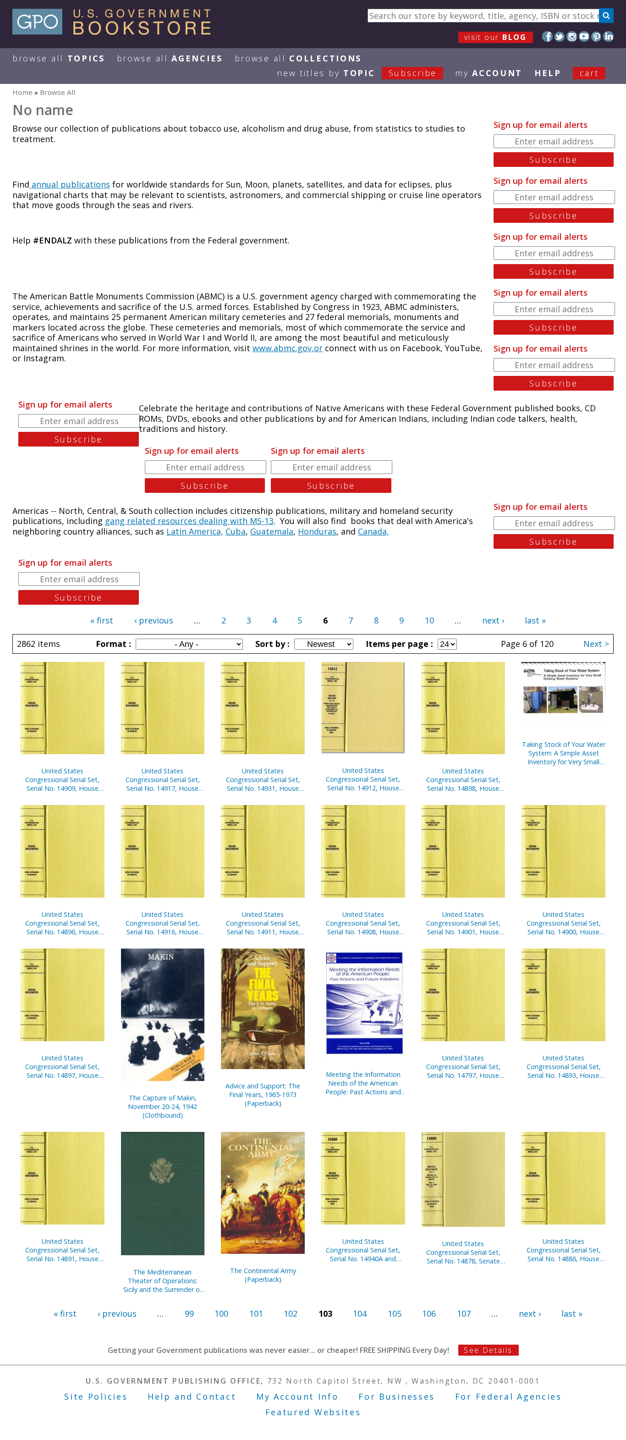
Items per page (398, 643)
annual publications (69, 184)
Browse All (58, 58)
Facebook (547, 36)
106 (429, 1313)
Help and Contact (192, 1396)
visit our (495, 37)
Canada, (373, 531)
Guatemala (271, 531)
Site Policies (95, 1396)
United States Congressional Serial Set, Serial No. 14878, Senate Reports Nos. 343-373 (463, 1252)
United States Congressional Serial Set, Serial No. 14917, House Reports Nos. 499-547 (163, 780)
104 (360, 1313)
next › (493, 620)
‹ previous (153, 620)
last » (535, 620)
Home (22, 92)
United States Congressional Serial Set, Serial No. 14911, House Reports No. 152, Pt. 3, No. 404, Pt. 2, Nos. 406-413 (262, 923)
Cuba (235, 531)
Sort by (271, 643)
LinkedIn (608, 36)
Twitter (560, 36)
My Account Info (297, 1396)
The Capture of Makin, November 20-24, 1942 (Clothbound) (162, 1106)
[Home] (115, 31)
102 (290, 1313)
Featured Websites (313, 1412)
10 (429, 620)
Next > (596, 643)
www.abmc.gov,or (288, 347)
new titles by (357, 72)
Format (112, 643)
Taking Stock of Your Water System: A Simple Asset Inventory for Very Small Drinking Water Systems (563, 753)
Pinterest (596, 36)
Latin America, (194, 531)
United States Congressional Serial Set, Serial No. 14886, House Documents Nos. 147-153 (563, 1250)
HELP (547, 72)
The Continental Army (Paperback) (263, 1275)
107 (464, 1313)
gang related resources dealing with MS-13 (189, 520)
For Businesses (396, 1396)
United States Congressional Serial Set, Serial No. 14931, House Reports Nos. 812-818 (263, 780)
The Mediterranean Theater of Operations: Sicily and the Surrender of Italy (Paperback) (162, 1281)
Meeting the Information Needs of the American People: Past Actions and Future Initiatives (363, 1083)
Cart (589, 72)
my (488, 72)
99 (189, 1313)
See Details (488, 1350)
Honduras (317, 531)
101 (256, 1313)
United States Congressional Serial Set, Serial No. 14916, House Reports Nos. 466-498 (163, 923)
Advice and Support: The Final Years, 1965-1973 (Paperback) (262, 1094)
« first (101, 620)
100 (221, 1313)
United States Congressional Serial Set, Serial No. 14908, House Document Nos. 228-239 (363, 923)
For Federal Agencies (508, 1396)
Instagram (571, 36)
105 (394, 1313)
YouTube (584, 36)
